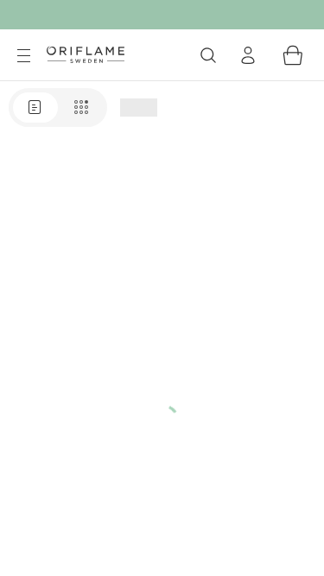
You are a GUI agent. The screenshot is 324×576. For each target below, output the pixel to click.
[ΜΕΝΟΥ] (23, 56)
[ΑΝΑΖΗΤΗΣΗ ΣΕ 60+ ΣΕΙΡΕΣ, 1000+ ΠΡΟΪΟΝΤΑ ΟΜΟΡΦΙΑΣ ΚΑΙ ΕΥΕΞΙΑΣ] (208, 55)
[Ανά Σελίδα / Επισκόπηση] (58, 107)
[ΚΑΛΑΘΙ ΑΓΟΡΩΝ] (293, 55)
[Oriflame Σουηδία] (85, 54)
